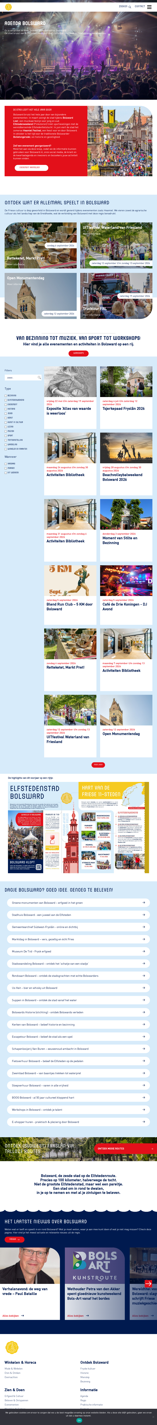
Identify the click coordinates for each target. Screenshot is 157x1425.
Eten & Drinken (12, 1372)
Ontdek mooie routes (111, 1148)
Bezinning (85, 1381)
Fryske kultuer (87, 1368)
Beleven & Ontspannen (16, 1400)
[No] (153, 1416)
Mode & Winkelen (14, 1368)
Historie (84, 1372)
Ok (79, 1420)
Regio (83, 1400)
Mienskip (85, 1377)
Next (148, 1283)
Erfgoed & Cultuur (14, 1396)
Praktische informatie (91, 1404)
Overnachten (11, 1377)
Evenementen (12, 1404)
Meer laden (98, 765)
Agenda (84, 1396)
